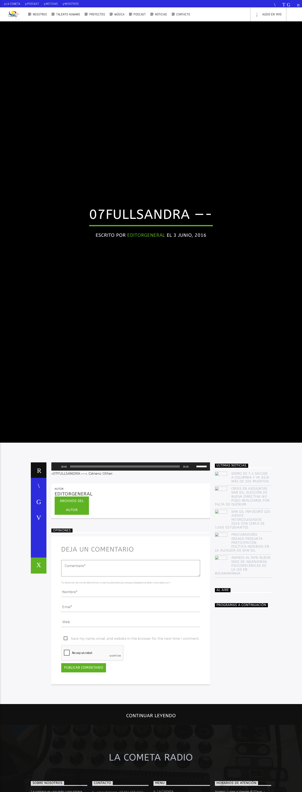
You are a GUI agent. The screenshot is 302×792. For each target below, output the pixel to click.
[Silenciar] (193, 497)
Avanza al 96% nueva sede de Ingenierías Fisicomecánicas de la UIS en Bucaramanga (243, 596)
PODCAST (140, 14)
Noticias (52, 4)
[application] (130, 497)
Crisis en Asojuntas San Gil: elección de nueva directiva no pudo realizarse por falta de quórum (242, 527)
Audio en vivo (272, 14)
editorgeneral (146, 249)
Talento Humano (68, 14)
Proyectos (97, 14)
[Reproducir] (57, 497)
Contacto (183, 14)
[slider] (202, 497)
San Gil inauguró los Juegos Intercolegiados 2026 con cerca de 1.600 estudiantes (242, 550)
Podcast (33, 4)
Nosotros (72, 4)
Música (119, 14)
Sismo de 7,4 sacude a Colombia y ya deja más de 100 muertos (250, 508)
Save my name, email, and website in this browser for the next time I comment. (135, 670)
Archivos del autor (72, 536)
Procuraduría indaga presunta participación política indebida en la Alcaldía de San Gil (242, 573)
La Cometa (13, 4)
